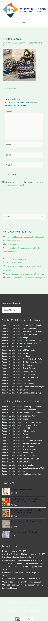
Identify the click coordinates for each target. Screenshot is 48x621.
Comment (9, 111)
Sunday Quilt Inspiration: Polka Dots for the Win (22, 359)
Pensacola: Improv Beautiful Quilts (16, 579)
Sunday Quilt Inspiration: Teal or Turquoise (19, 368)
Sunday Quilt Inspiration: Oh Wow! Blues (18, 374)
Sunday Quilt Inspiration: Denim (15, 390)
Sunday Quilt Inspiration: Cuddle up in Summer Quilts (23, 387)
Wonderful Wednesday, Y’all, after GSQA (19, 572)
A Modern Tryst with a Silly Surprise (16, 554)
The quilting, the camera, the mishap (17, 563)
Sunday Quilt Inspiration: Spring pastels (18, 365)
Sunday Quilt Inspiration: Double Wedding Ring (21, 393)
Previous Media (8, 89)
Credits (40, 602)
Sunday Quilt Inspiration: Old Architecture (19, 350)
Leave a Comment (10, 43)
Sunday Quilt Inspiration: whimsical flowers (20, 371)
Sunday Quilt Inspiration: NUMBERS (16, 347)
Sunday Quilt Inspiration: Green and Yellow (19, 334)
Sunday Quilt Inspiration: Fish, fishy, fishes (19, 328)
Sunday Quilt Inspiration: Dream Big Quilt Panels (22, 325)
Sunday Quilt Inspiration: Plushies (16, 356)
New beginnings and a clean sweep (16, 560)
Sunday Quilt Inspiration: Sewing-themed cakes (21, 362)
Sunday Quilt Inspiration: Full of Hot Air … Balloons (22, 331)
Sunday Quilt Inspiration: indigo (15, 338)
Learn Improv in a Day (11, 557)
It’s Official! (7, 551)
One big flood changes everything (15, 582)
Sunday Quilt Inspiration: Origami (15, 353)
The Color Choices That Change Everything (19, 566)
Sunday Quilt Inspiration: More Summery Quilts (21, 341)
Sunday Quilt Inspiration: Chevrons (16, 380)
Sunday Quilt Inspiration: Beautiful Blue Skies (20, 377)
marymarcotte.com (33, 9)
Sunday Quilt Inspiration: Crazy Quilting (18, 383)
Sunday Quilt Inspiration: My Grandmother (19, 344)
